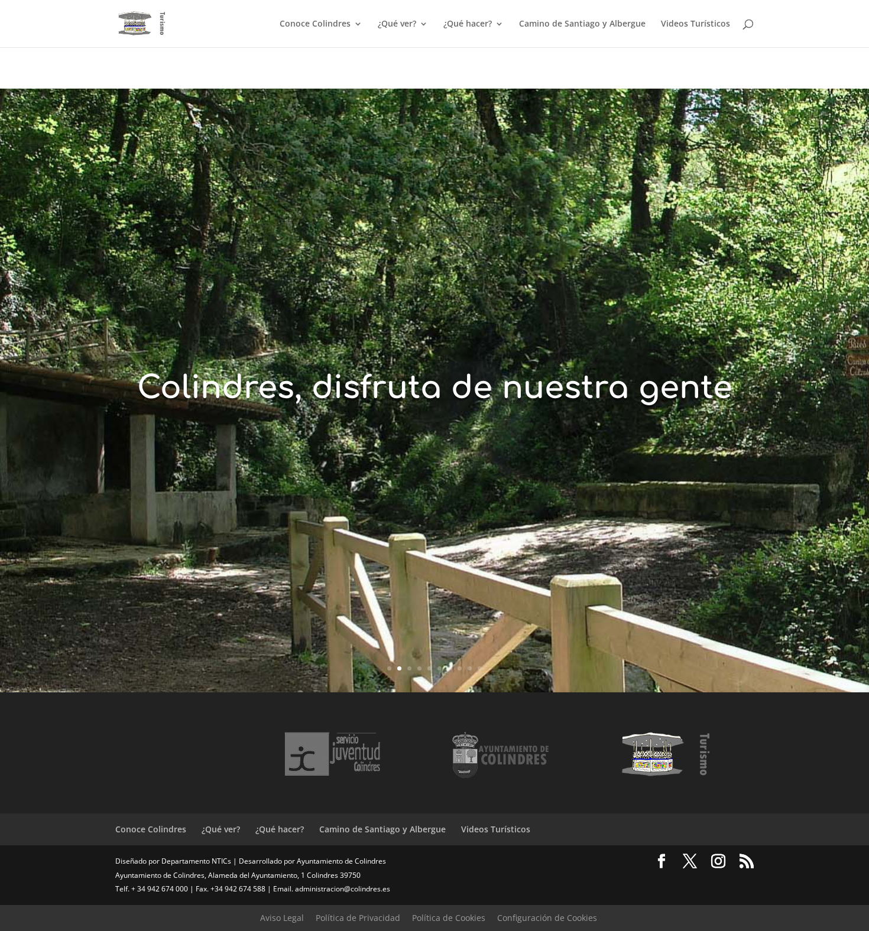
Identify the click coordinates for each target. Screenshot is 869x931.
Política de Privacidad (358, 917)
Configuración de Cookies (547, 917)
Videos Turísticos (695, 24)
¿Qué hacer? (467, 24)
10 (480, 668)
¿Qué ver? (397, 24)
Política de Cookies (448, 917)
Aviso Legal (282, 917)
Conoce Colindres (315, 24)
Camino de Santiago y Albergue (582, 24)
